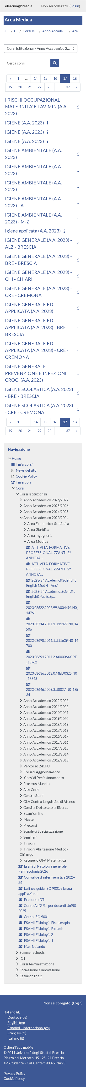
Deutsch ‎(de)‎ (17, 1017)
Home (6, 31)
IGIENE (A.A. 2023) (24, 122)
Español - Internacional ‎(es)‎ (28, 1028)
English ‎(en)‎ (16, 1023)
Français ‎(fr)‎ (16, 1033)
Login (74, 6)
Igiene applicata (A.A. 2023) (33, 230)
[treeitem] (43, 717)
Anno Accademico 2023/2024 (54, 31)
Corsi (16, 31)
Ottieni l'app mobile (18, 1047)
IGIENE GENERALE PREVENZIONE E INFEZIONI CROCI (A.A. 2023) (35, 373)
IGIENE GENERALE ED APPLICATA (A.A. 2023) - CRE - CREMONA (37, 350)
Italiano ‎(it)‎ (12, 1012)
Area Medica (77, 31)
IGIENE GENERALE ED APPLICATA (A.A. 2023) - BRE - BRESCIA (37, 327)
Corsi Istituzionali (30, 31)
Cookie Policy (14, 1079)
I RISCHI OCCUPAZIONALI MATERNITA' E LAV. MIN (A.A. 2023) (36, 106)
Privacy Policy (14, 1074)
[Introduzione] (79, 107)
